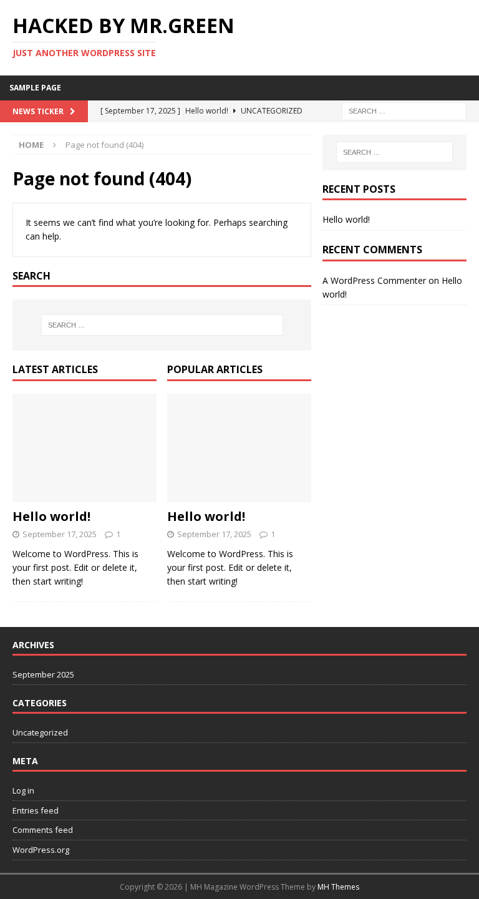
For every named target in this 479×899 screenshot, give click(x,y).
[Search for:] (404, 110)
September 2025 (43, 674)
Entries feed (35, 810)
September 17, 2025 (59, 534)
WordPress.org (40, 849)
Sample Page (35, 87)
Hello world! (51, 516)
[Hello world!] (84, 448)
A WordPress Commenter (374, 280)
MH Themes (338, 887)
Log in (23, 790)
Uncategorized (40, 732)
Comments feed (42, 829)
